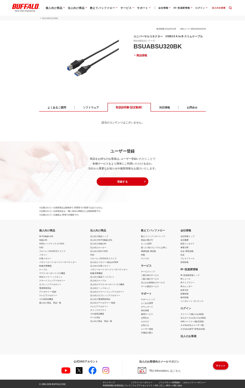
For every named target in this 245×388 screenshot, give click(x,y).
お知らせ (145, 325)
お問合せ (145, 317)
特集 (143, 254)
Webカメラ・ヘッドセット (50, 276)
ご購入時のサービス (150, 275)
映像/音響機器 (45, 265)
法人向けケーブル (98, 280)
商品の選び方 (147, 239)
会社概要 (184, 239)
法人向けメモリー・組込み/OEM (104, 262)
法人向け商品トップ (99, 236)
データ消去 (95, 317)
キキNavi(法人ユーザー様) (192, 325)
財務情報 (184, 293)
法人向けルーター (98, 247)
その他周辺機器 (46, 298)
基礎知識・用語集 (148, 251)
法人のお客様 (188, 336)
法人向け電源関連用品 (100, 298)
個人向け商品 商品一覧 (50, 302)
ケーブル (43, 269)
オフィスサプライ (98, 310)
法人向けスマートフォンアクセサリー (107, 291)
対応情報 (145, 310)
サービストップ (148, 271)
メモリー (43, 254)
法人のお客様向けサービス (153, 282)
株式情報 (184, 297)
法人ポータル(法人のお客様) (193, 317)
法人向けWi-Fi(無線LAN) (101, 239)
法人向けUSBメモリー (100, 265)
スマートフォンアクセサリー (52, 280)
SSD (41, 247)
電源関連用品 (45, 287)
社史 (182, 254)
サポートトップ (148, 299)
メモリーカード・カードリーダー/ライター (58, 262)
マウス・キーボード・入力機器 (52, 273)
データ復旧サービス (150, 286)
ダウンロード (147, 306)
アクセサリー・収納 (47, 291)
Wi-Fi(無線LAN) (46, 236)
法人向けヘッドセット (100, 287)
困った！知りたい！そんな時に (154, 247)
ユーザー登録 (147, 328)
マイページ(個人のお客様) (192, 314)
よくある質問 (147, 302)
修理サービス (147, 314)
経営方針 (184, 289)
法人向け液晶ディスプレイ (102, 276)
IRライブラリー (187, 282)
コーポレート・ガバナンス (192, 300)
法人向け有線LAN (98, 243)
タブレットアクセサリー (50, 284)
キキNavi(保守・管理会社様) (192, 328)
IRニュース (185, 278)
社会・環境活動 (187, 251)
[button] (122, 181)
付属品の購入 (147, 332)
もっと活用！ (146, 243)
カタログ (145, 321)
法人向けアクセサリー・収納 (102, 302)
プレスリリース (187, 258)
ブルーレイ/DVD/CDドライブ (52, 251)
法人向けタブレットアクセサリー (105, 295)
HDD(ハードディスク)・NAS (51, 243)
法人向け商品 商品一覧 (101, 321)
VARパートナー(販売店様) (192, 321)
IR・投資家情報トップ (190, 275)
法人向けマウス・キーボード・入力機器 (107, 284)
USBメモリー (45, 258)
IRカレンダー (186, 286)
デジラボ (145, 258)
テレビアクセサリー (48, 295)
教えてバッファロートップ (153, 236)
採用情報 (184, 262)
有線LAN (43, 239)
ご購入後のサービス (150, 278)
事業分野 (184, 247)
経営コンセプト (187, 243)
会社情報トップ (187, 236)
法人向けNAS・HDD (99, 251)
